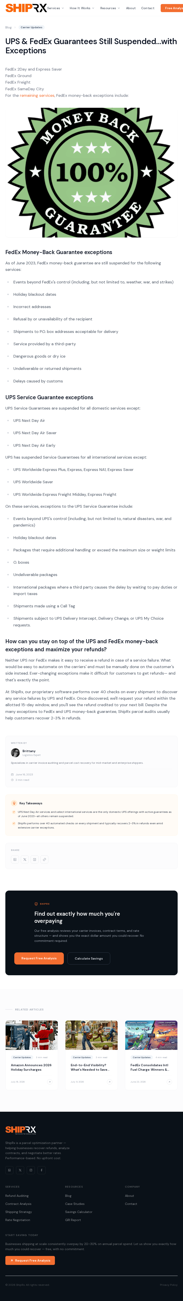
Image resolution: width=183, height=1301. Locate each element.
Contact (147, 8)
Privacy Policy (169, 1285)
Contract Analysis (18, 1204)
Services (53, 8)
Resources (108, 8)
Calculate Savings (89, 958)
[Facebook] (41, 1170)
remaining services (37, 95)
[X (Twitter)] (20, 1170)
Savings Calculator (78, 1212)
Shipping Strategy (18, 1212)
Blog (8, 27)
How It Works (80, 8)
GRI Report (73, 1220)
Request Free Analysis (39, 958)
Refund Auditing (17, 1196)
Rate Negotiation (17, 1220)
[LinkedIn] (9, 1170)
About (131, 8)
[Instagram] (31, 1170)
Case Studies (75, 1204)
